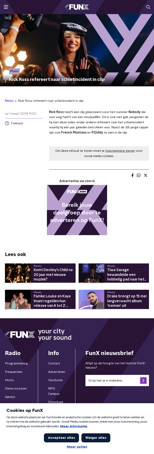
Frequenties (13, 371)
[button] (6, 7)
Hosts (9, 380)
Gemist (10, 397)
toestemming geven (120, 150)
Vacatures (55, 380)
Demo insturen (16, 388)
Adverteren (56, 371)
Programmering (16, 363)
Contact (54, 363)
